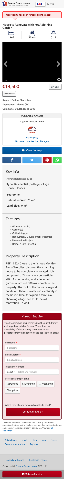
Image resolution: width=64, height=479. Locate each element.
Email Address (12, 354)
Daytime (13, 383)
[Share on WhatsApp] (57, 160)
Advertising (11, 440)
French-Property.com (27, 466)
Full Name (10, 342)
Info (44, 440)
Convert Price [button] (9, 94)
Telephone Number (14, 366)
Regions (34, 444)
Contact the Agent (32, 411)
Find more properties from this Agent (32, 141)
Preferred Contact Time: (17, 378)
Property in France (14, 460)
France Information (15, 444)
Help (34, 440)
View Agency (32, 137)
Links (24, 440)
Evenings (30, 383)
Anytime (13, 390)
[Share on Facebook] (11, 160)
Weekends (47, 383)
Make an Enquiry (33, 474)
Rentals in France (38, 460)
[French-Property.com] (15, 4)
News (53, 440)
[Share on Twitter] (31, 160)
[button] (5, 62)
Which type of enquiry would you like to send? (28, 405)
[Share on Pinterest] (47, 160)
